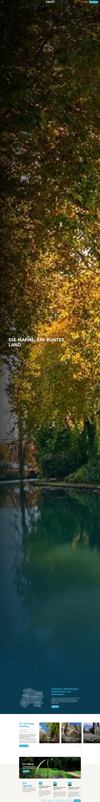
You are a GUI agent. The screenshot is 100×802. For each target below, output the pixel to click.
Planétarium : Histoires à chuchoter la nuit (45, 787)
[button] (76, 746)
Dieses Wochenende (59, 800)
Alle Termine (77, 800)
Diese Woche (50, 800)
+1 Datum (70, 785)
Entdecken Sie (55, 706)
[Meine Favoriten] (84, 2)
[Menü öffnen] (2, 2)
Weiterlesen (26, 771)
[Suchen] (87, 2)
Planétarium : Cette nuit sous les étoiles (59, 788)
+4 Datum (55, 785)
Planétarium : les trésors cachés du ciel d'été (74, 788)
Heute (44, 800)
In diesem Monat (69, 800)
